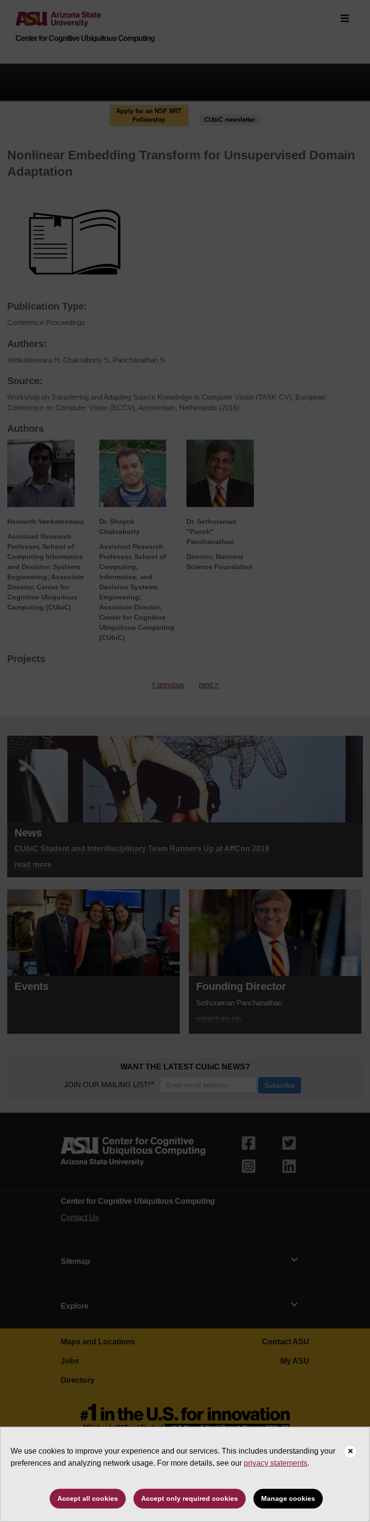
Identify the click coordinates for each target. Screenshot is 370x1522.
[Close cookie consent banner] (350, 1451)
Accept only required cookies (189, 1498)
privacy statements (275, 1463)
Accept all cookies (87, 1498)
